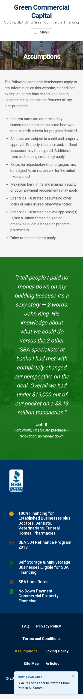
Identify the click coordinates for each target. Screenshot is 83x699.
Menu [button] (44, 32)
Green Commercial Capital (41, 11)
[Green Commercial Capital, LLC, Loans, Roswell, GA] (16, 482)
